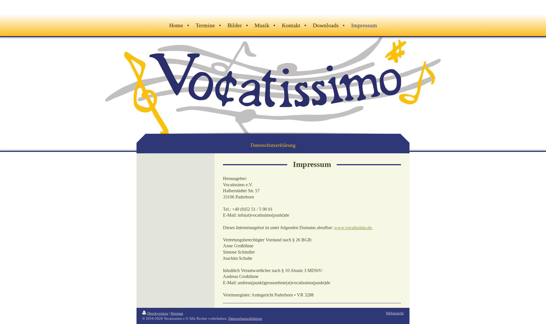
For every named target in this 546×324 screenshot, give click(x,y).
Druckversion (157, 313)
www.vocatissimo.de (353, 227)
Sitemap (177, 313)
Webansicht (395, 313)
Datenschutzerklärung (245, 318)
